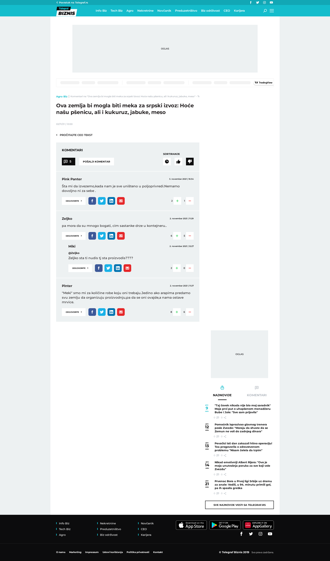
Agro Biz (61, 96)
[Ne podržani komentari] (190, 161)
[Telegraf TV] (271, 2)
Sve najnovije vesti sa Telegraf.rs (240, 504)
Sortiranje (171, 153)
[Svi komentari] (167, 161)
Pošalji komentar (96, 161)
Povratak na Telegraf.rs (73, 2)
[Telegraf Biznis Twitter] (257, 2)
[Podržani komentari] (178, 161)
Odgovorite (74, 200)
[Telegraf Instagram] (264, 2)
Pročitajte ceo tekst (74, 135)
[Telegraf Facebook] (250, 2)
